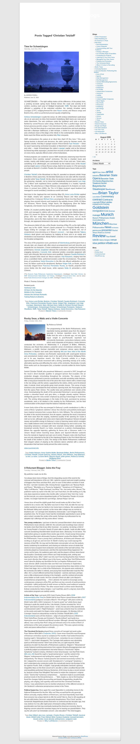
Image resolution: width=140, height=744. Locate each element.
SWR (67, 106)
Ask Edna (98, 42)
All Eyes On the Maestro (33, 290)
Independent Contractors (104, 91)
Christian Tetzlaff (30, 174)
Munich (107, 214)
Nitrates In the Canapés (33, 292)
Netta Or (68, 268)
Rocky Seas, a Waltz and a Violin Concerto (46, 318)
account (61, 232)
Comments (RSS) (75, 738)
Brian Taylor (108, 193)
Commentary (107, 196)
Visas (98, 120)
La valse (34, 456)
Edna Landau (106, 202)
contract (97, 199)
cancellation (96, 197)
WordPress (84, 736)
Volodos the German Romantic (35, 295)
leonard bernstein (76, 717)
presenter (107, 230)
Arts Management (102, 80)
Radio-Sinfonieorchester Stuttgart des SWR (40, 277)
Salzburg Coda (29, 288)
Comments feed (100, 254)
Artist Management (102, 78)
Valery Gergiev (104, 240)
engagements (98, 204)
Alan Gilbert (33, 715)
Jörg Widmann (79, 455)
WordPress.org (99, 256)
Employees (100, 87)
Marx (44, 305)
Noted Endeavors (100, 124)
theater (83, 164)
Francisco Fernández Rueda (54, 266)
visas (109, 243)
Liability (99, 95)
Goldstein (101, 207)
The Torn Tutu (99, 129)
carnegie (49, 715)
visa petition (99, 243)
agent (95, 172)
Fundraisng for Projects (104, 55)
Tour (108, 236)
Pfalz (59, 135)
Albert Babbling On (101, 38)
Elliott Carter (35, 717)
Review (68, 305)
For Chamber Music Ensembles (106, 53)
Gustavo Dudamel (62, 717)
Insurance (100, 93)
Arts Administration (102, 44)
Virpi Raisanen (66, 257)
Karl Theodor (74, 144)
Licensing (100, 97)
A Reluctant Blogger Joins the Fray (42, 468)
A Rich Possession (101, 37)
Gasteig (106, 204)
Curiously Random (101, 69)
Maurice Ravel (54, 456)
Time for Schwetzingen (36, 46)
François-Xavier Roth (69, 276)
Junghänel (71, 303)
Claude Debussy (44, 455)
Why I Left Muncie (51, 721)
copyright (96, 202)
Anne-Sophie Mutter (48, 453)
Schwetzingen (33, 307)
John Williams (68, 455)
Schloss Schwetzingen (32, 117)
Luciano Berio (43, 456)
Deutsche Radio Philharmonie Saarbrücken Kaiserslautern (45, 274)
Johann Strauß (56, 455)
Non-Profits (100, 103)
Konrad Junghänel (42, 250)
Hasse (59, 111)
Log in (97, 250)
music (112, 218)
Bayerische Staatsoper (99, 187)
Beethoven (110, 189)
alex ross (42, 715)
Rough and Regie (100, 125)
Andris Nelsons (34, 453)
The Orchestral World (103, 63)
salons (37, 166)
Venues (99, 118)
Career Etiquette (102, 46)
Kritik (106, 211)
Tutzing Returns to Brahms (34, 297)
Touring (99, 112)
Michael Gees (49, 199)
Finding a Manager (102, 51)
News (108, 227)
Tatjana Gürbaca (54, 309)
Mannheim (38, 305)
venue (113, 239)
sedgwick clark (71, 719)
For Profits (100, 89)
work (115, 243)
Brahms (47, 301)
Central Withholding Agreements (107, 82)
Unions (99, 116)
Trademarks (100, 114)
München (101, 223)
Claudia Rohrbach (77, 254)
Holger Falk (67, 264)
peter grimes (65, 456)
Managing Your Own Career (105, 59)
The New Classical (101, 127)
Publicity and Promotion (104, 61)
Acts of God (100, 74)
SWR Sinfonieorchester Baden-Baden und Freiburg (39, 276)
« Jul (94, 157)
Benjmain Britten (63, 453)
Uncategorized (99, 131)
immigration (98, 211)
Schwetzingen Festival (47, 307)
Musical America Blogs (70, 15)
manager (96, 215)
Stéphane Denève (66, 277)
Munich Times (51, 311)
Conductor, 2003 (49, 633)
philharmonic (60, 719)
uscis (96, 239)
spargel (62, 148)
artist (109, 172)
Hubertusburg (64, 243)
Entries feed (99, 252)
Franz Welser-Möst (48, 717)
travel (113, 236)
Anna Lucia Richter (72, 194)
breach (95, 194)
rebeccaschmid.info (31, 448)
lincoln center (38, 719)
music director (49, 719)
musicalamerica (99, 220)
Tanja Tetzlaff (40, 179)
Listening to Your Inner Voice (106, 57)
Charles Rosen (59, 715)
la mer (28, 456)
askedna (96, 176)
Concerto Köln (46, 252)
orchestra (115, 227)
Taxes (98, 110)
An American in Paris (101, 40)
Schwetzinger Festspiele (65, 307)
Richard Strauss (77, 305)
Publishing (100, 106)
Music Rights (100, 101)
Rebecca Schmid (77, 456)
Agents (98, 76)
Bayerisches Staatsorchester (103, 182)
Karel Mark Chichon (77, 274)
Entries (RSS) (63, 738)
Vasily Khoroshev (47, 261)
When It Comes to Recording (106, 65)
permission (97, 230)
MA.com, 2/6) (29, 654)
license (112, 211)
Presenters (100, 104)
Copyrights (100, 85)
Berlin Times (51, 460)
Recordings (100, 108)
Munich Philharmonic (101, 218)
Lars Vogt (81, 181)
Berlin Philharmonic (77, 453)
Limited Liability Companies (105, 99)
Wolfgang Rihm (55, 458)
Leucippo (29, 305)
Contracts (100, 83)
